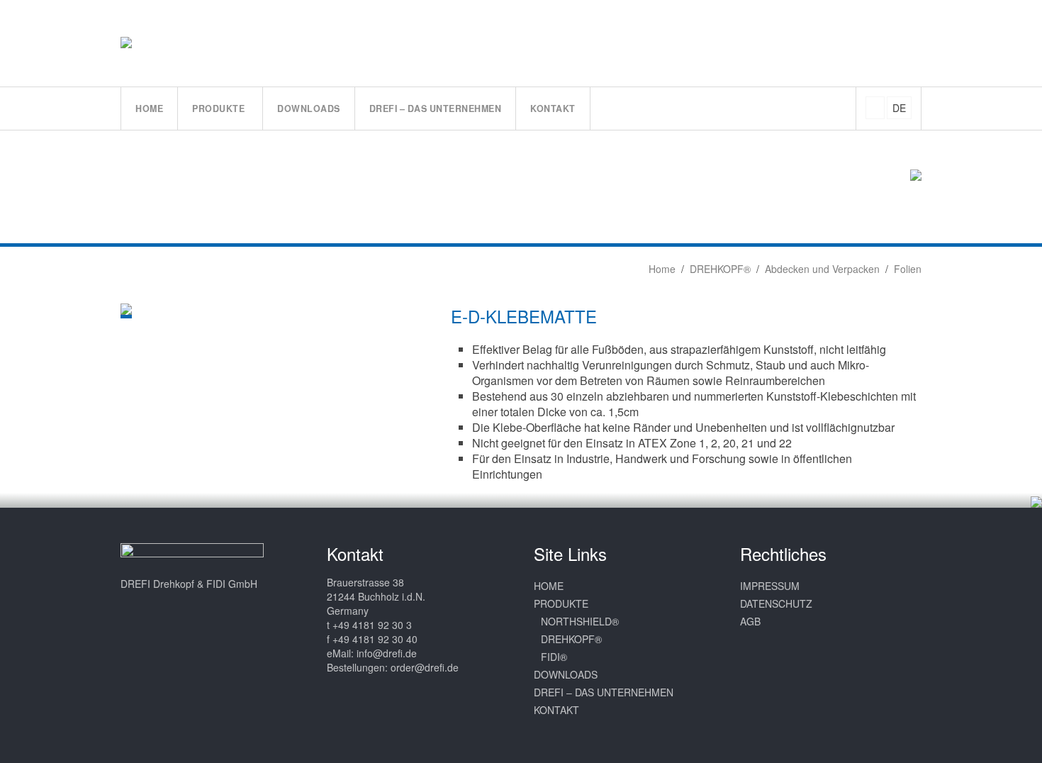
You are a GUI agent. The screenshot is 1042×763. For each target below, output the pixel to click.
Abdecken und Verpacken (822, 269)
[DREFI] (141, 42)
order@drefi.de (425, 667)
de (899, 108)
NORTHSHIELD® (580, 621)
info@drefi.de (387, 653)
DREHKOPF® (720, 269)
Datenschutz (776, 603)
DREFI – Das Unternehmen (603, 692)
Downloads (566, 674)
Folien (907, 269)
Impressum (770, 586)
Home (661, 269)
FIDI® (554, 657)
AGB (750, 621)
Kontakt (556, 710)
